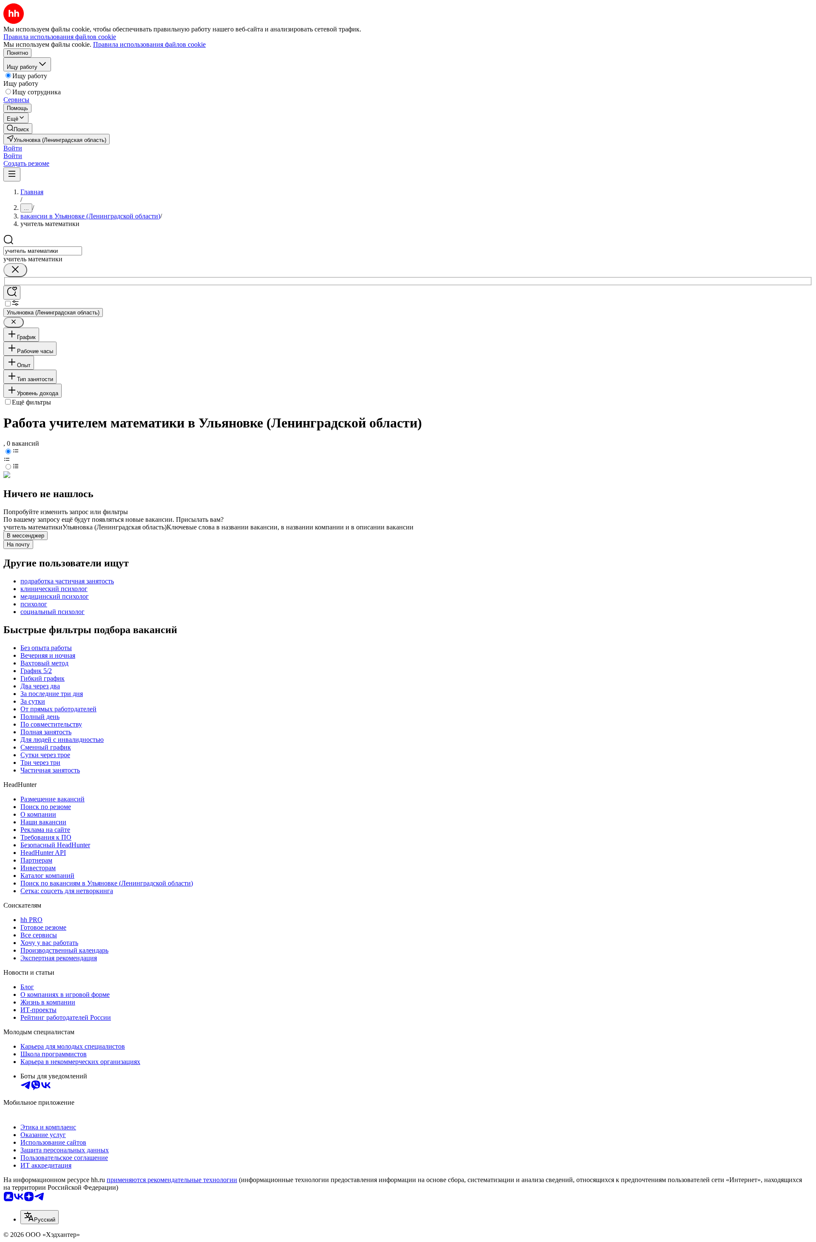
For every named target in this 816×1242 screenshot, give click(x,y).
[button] (12, 148)
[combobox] (42, 250)
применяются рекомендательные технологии (172, 1179)
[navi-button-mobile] (11, 174)
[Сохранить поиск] (11, 293)
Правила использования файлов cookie (149, 44)
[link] (17, 128)
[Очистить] (15, 270)
